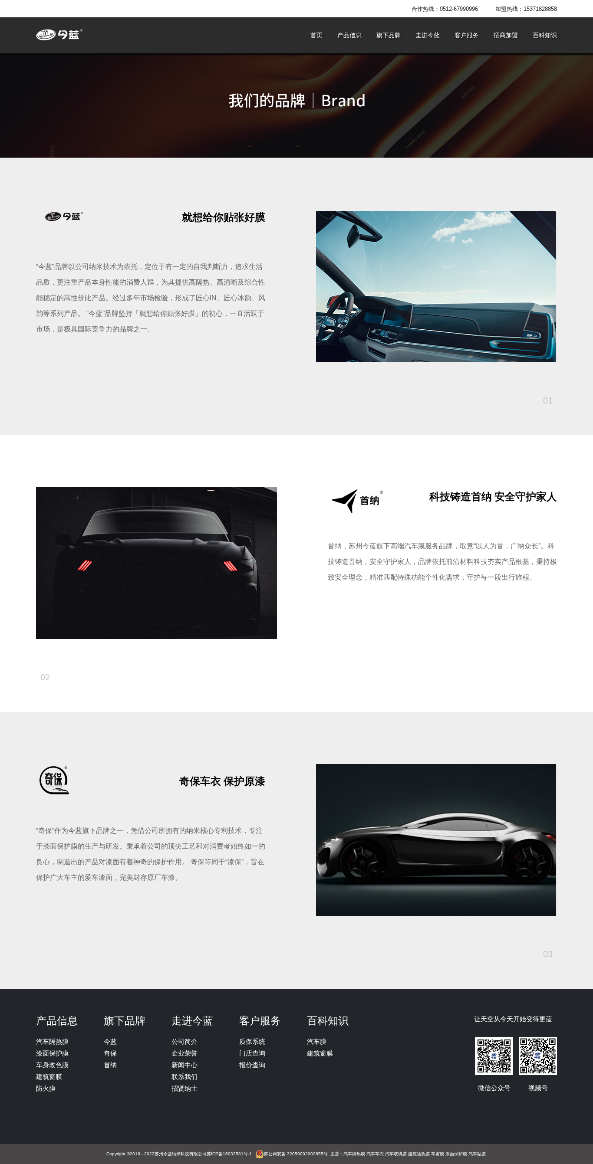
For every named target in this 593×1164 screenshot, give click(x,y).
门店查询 (252, 1053)
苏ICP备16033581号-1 (229, 1153)
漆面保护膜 (52, 1053)
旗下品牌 (388, 35)
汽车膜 (316, 1041)
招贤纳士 (184, 1088)
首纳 (110, 1065)
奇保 (110, 1053)
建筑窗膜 (49, 1076)
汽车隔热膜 (52, 1041)
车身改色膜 (52, 1065)
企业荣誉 (184, 1053)
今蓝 (110, 1041)
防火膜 (46, 1088)
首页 (316, 35)
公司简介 (184, 1041)
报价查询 (252, 1065)
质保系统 (252, 1041)
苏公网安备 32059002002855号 (296, 1153)
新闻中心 (184, 1065)
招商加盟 (506, 35)
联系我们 (184, 1076)
